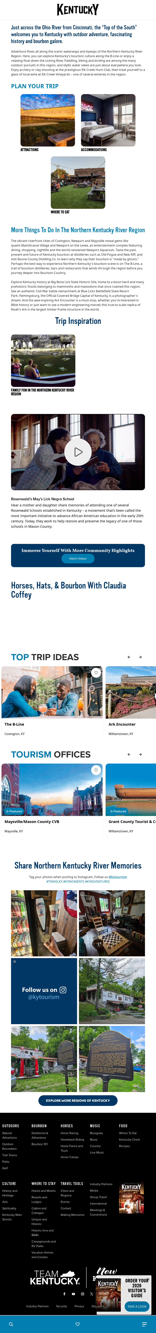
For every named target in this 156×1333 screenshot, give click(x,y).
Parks (5, 1161)
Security (61, 1306)
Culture (9, 1184)
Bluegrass (96, 1133)
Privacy (79, 1306)
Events (65, 1202)
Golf (5, 1168)
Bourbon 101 (40, 1144)
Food (123, 1126)
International (98, 1203)
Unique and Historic (39, 1221)
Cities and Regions (67, 1193)
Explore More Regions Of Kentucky (78, 1100)
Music (95, 1126)
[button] (11, 1324)
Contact (66, 1208)
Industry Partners (101, 1184)
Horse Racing (69, 1133)
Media (94, 1190)
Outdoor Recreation (9, 1146)
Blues (93, 1139)
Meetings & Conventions (98, 1212)
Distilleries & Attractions (40, 1135)
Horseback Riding (72, 1139)
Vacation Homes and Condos (42, 1254)
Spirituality (9, 1208)
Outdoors (10, 1126)
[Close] (148, 1279)
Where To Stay (44, 1184)
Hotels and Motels (44, 1191)
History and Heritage (9, 1193)
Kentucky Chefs (129, 1139)
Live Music (97, 1152)
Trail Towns (9, 1155)
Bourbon (39, 1126)
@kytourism (118, 877)
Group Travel (98, 1197)
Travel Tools (72, 1184)
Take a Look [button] (137, 1306)
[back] (129, 657)
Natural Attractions (9, 1135)
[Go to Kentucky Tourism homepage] (78, 10)
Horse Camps (69, 1157)
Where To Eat (128, 1133)
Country (95, 1146)
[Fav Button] (96, 673)
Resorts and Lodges (39, 1199)
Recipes (125, 1146)
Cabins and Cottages (39, 1210)
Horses (67, 1126)
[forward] (140, 657)
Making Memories (72, 1215)
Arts (5, 1202)
